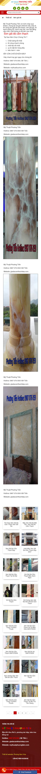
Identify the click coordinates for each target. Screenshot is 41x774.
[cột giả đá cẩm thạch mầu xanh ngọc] (30, 565)
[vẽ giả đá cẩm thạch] (11, 590)
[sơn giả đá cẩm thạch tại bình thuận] (11, 616)
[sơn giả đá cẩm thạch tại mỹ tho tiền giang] (30, 690)
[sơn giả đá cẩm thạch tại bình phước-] (11, 690)
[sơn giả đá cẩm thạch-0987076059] (11, 642)
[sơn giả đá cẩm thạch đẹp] (11, 539)
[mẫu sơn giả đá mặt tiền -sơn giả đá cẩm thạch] (30, 513)
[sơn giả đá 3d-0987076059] (30, 642)
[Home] (20, 3)
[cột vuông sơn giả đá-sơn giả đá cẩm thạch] (30, 590)
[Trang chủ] (2, 17)
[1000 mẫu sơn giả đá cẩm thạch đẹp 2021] (30, 539)
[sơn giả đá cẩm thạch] (30, 666)
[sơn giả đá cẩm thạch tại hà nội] (11, 565)
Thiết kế (9, 17)
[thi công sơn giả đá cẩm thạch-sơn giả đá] (11, 513)
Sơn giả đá (17, 17)
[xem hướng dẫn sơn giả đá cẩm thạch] (11, 666)
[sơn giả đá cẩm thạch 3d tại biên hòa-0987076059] (30, 616)
